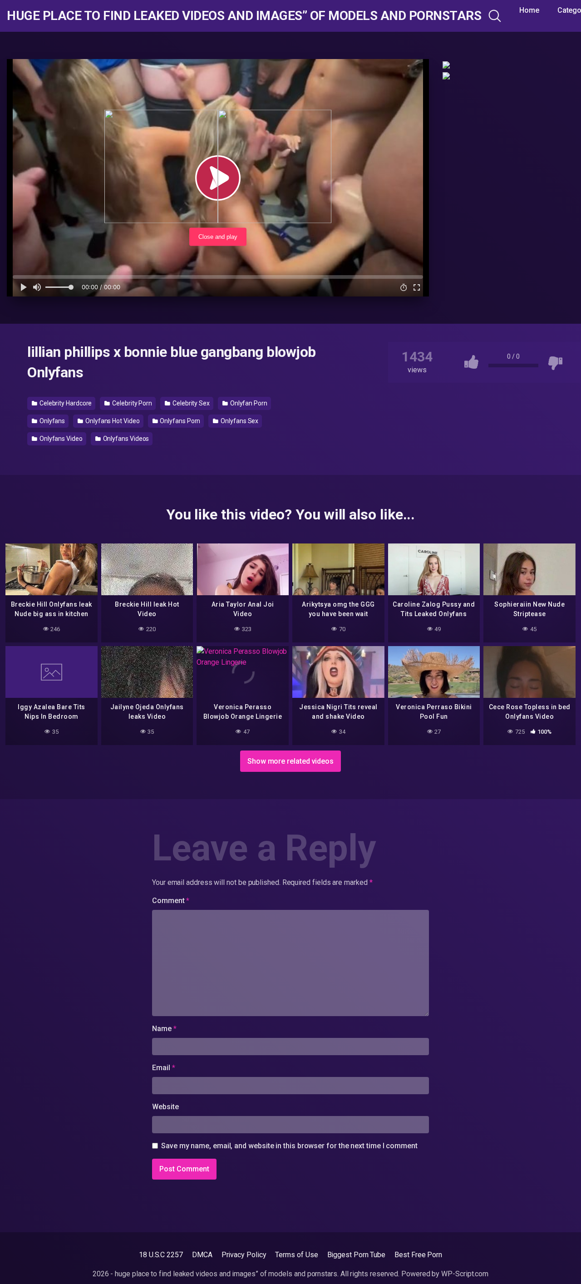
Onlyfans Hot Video (111, 421)
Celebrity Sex (190, 403)
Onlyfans (51, 421)
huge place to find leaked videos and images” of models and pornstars (244, 16)
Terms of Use (296, 1254)
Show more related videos (290, 761)
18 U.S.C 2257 (161, 1254)
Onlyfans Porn (180, 421)
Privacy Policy (244, 1254)
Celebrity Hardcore (65, 403)
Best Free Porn (418, 1254)
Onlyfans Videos (125, 438)
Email (163, 1067)
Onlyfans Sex (238, 421)
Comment (170, 900)
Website (165, 1106)
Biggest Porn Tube (356, 1254)
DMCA (202, 1254)
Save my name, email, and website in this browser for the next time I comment (289, 1145)
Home (529, 10)
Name (164, 1028)
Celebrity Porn (131, 403)
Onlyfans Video (60, 438)
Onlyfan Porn (248, 403)
